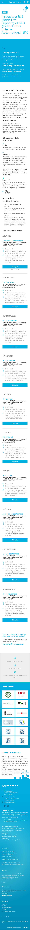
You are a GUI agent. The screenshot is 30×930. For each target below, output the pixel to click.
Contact (4, 909)
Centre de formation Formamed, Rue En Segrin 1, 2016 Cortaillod (15, 252)
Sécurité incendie (6, 831)
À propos (4, 904)
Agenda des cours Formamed (10, 857)
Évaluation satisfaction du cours (11, 862)
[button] (3, 2)
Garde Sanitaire (7, 895)
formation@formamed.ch (13, 66)
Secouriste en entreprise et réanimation (13, 828)
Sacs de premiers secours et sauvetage (13, 875)
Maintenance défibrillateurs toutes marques (14, 890)
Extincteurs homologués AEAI (10, 877)
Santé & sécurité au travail (9, 835)
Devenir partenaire (7, 907)
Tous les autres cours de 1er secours (12, 830)
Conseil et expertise (7, 854)
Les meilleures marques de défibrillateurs (13, 874)
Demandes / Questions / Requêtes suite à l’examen (13, 865)
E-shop (4, 882)
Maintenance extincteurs (9, 891)
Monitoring (5, 893)
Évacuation (5, 833)
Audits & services (6, 856)
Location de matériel (7, 878)
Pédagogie (5, 838)
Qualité (4, 906)
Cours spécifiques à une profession (11, 840)
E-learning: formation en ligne (10, 859)
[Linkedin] (8, 806)
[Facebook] (5, 806)
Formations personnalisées (9, 853)
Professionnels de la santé (9, 836)
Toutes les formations (8, 851)
